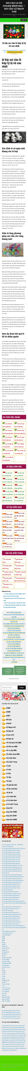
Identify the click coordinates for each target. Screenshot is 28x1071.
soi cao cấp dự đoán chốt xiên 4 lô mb (11, 888)
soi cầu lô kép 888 (19, 639)
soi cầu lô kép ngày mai (13, 650)
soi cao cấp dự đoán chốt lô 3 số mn (10, 920)
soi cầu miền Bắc (19, 1037)
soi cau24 (15, 1031)
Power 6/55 (10, 735)
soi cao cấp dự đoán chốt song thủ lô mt (11, 906)
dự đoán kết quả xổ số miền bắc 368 (14, 626)
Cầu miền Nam (11, 758)
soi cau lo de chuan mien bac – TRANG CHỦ (12, 844)
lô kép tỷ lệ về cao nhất (14, 630)
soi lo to (10, 1044)
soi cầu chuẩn (5, 1037)
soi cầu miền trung (13, 1038)
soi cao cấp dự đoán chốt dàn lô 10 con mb (12, 865)
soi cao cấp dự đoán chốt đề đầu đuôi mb (12, 869)
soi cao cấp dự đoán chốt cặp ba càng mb (12, 874)
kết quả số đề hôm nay (14, 628)
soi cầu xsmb (18, 1040)
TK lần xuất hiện (11, 789)
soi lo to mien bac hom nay (10, 1046)
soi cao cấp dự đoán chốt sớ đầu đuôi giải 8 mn (13, 925)
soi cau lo (20, 1031)
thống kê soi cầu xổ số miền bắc (14, 655)
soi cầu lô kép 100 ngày (13, 637)
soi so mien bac (16, 1048)
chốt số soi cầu (9, 1025)
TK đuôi (9, 781)
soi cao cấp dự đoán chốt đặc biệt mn (11, 916)
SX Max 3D (4, 946)
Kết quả (8, 720)
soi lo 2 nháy (5, 1044)
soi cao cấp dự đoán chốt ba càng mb (11, 863)
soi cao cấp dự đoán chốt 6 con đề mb (11, 852)
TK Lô (3, 969)
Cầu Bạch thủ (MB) (6, 963)
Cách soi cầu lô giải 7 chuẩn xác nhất (15, 603)
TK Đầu (3, 972)
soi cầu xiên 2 (11, 1040)
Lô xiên (8, 770)
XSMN (8, 712)
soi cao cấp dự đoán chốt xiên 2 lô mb (11, 884)
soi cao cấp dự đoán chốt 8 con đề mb (11, 854)
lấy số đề (18, 1029)
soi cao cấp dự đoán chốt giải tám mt (11, 897)
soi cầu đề (9, 1042)
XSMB (8, 708)
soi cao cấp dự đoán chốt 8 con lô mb (11, 861)
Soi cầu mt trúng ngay (7, 890)
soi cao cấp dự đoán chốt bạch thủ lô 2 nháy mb (13, 848)
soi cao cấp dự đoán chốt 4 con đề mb (11, 850)
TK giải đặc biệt (11, 785)
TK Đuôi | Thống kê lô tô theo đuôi (7, 671)
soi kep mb (22, 1042)
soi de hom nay (16, 1042)
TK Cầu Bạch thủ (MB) (13, 743)
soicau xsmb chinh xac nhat (18, 1033)
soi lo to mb (15, 1044)
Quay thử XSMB (11, 812)
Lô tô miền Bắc (11, 796)
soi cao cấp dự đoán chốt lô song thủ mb (12, 882)
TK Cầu (3, 955)
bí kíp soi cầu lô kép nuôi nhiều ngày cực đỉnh (14, 616)
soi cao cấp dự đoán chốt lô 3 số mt (10, 899)
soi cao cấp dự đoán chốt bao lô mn (10, 912)
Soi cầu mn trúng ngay (7, 910)
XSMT (8, 716)
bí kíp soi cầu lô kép (15, 612)
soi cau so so (20, 653)
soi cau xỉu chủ (5, 1035)
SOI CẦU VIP (12, 1035)
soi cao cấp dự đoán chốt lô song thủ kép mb (13, 880)
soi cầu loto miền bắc (10, 653)
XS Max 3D (9, 739)
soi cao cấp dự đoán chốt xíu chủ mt (10, 908)
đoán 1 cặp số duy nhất (11, 1050)
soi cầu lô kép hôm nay (14, 644)
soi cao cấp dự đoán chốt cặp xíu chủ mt (11, 893)
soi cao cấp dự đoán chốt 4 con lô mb (11, 857)
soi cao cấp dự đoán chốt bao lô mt (10, 891)
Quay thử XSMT (11, 816)
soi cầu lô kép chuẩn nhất (14, 641)
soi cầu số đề (21, 1038)
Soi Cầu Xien (5, 1040)
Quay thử (9, 808)
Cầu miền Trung (11, 762)
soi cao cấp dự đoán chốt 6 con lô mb (11, 859)
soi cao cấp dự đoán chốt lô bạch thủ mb (12, 878)
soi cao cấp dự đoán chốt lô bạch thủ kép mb (13, 876)
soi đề (21, 1048)
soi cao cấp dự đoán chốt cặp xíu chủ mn (12, 914)
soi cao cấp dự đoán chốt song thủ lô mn (12, 921)
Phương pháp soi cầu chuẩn (15, 52)
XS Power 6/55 (5, 948)
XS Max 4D (9, 731)
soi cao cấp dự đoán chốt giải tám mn (11, 918)
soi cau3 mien (9, 1031)
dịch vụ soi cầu (16, 1025)
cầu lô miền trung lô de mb (11, 623)
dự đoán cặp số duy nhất (10, 1029)
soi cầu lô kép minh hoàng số (14, 648)
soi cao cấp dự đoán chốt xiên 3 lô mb (11, 886)
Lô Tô (3, 986)
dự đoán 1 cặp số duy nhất (11, 1027)
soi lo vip (19, 1046)
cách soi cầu (13, 621)
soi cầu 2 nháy (22, 1035)
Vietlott (8, 723)
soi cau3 (4, 1031)
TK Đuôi (4, 970)
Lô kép (8, 773)
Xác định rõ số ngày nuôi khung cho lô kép (14, 658)
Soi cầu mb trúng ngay (7, 846)
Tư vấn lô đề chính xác (7, 933)
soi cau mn (8, 1033)
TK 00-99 (9, 793)
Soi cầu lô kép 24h (9, 639)
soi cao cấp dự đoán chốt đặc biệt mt (11, 895)
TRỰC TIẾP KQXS (6, 935)
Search (22, 687)
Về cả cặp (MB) (11, 750)
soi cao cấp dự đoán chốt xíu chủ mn (11, 923)
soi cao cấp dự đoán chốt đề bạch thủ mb (12, 867)
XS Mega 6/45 (11, 727)
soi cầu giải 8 (12, 1037)
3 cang (3, 1025)
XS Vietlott (4, 954)
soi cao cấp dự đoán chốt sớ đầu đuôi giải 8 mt (13, 901)
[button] (24, 20)
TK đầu (8, 777)
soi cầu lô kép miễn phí (14, 646)
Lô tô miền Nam (11, 800)
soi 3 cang (22, 1029)
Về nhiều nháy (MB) (13, 754)
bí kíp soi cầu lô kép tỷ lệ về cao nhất (14, 619)
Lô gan (8, 766)
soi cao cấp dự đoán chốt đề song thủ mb (12, 871)
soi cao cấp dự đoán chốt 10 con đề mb (11, 856)
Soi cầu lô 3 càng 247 (14, 635)
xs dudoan (14, 662)
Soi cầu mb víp (5, 873)
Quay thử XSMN (11, 820)
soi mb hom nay (8, 1048)
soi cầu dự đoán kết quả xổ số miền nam (14, 632)
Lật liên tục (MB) (12, 746)
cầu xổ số (22, 623)
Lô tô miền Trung (12, 804)
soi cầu (17, 1035)
